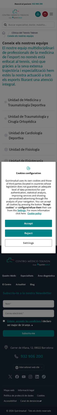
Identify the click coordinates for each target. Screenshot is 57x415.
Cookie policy (34, 213)
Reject (28, 233)
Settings (28, 243)
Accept (28, 223)
